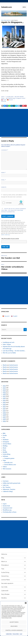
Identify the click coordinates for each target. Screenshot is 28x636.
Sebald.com (6, 7)
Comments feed (7, 508)
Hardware (6, 439)
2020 (4, 390)
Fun (4, 437)
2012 (4, 406)
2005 (4, 421)
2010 (4, 410)
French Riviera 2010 (10, 464)
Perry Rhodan (5, 594)
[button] (25, 603)
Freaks (5, 435)
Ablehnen (14, 626)
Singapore (18, 98)
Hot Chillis (4, 587)
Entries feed (6, 506)
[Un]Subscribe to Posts (9, 512)
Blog (2, 558)
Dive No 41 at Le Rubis (9, 353)
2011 (4, 408)
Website (3, 187)
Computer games (9, 458)
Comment (4, 150)
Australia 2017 (8, 462)
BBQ (4, 433)
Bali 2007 (9, 20)
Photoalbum (5, 565)
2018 (4, 394)
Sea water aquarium (7, 583)
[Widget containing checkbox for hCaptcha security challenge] (12, 203)
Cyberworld (4, 590)
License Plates (7, 444)
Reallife (21, 96)
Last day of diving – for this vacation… (14, 350)
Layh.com (6, 485)
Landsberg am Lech (8, 342)
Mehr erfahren (6, 234)
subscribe (20, 210)
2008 (4, 415)
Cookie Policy (9, 633)
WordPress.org (7, 510)
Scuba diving (6, 454)
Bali (7, 98)
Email (3, 179)
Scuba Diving (5, 572)
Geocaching (4, 576)
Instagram (6, 441)
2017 (4, 396)
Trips (4, 460)
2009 (4, 412)
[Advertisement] (14, 123)
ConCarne (6, 481)
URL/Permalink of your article (10, 238)
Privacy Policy (16, 633)
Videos (5, 466)
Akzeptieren (14, 622)
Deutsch (11, 99)
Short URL (3, 101)
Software (5, 456)
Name (3, 172)
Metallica (4, 598)
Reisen (5, 20)
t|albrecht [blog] (8, 491)
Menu (24, 7)
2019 (4, 392)
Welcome (4, 554)
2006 (4, 419)
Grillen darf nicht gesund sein (11, 483)
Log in (4, 503)
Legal (21, 633)
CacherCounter (13, 365)
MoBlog (5, 446)
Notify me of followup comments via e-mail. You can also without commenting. (13, 210)
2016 (4, 398)
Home (2, 20)
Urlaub (23, 98)
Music (4, 448)
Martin (2, 96)
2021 (4, 387)
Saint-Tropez (7, 344)
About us (4, 561)
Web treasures (7, 469)
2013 (4, 404)
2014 (4, 402)
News (4, 450)
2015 (4, 400)
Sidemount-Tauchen (9, 489)
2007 (4, 417)
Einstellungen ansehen (14, 630)
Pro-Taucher (6, 487)
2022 (4, 385)
